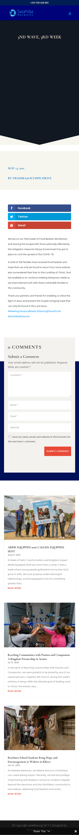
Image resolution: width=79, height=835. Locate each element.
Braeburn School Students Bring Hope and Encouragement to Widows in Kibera (32, 760)
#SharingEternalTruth (48, 311)
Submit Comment (57, 451)
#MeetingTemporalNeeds (22, 311)
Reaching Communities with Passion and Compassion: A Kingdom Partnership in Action (39, 657)
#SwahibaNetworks (19, 316)
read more (14, 588)
